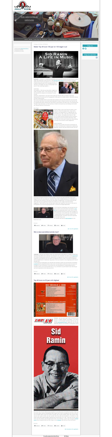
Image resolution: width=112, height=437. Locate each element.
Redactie (76, 228)
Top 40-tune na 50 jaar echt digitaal (46, 280)
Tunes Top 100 (37, 39)
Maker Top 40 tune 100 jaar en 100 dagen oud (50, 47)
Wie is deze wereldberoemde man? (46, 232)
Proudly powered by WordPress (51, 436)
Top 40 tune (75, 255)
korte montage (68, 218)
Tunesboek (77, 39)
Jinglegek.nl (84, 39)
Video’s (50, 39)
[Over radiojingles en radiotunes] (23, 5)
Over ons (71, 39)
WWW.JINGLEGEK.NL (25, 48)
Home (26, 39)
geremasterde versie (62, 322)
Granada (59, 420)
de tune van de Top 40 (59, 80)
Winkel (30, 39)
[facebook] (97, 57)
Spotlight (55, 39)
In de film (36, 264)
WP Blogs (66, 436)
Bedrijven (44, 39)
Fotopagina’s (63, 39)
